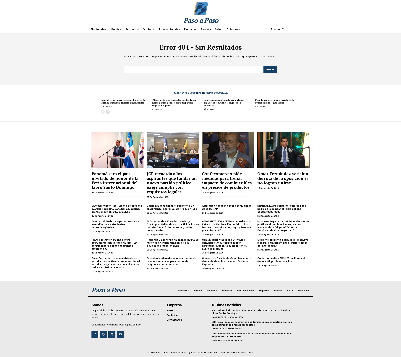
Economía (216, 340)
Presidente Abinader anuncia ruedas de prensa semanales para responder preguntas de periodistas (171, 261)
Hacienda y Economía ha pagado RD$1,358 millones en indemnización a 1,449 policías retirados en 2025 (173, 242)
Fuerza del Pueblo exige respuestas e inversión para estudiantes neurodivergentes (115, 224)
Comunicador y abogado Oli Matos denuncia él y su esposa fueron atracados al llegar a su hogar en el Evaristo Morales (224, 244)
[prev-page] (103, 112)
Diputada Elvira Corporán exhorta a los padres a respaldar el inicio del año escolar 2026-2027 (281, 208)
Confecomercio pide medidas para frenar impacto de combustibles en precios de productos (224, 102)
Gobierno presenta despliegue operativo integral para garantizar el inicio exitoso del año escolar (282, 242)
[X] (111, 334)
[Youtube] (120, 334)
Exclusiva (217, 329)
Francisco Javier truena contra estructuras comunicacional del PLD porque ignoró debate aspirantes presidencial (114, 244)
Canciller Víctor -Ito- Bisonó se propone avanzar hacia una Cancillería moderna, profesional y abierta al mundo (116, 208)
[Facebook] (94, 334)
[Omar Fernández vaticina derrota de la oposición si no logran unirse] (283, 150)
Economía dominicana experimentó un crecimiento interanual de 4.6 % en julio (172, 207)
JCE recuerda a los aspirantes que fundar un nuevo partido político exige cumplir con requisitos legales (174, 102)
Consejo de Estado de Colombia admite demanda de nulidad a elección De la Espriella (226, 261)
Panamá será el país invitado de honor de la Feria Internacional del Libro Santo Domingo (123, 101)
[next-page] (108, 112)
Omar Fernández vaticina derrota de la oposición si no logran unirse (274, 101)
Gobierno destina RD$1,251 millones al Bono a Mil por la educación (281, 260)
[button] (278, 29)
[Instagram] (103, 334)
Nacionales (217, 317)
